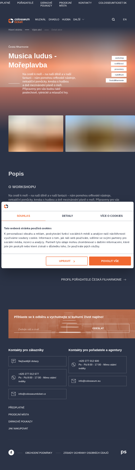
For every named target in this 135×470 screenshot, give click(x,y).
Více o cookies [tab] (111, 215)
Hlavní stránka (15, 30)
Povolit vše (110, 261)
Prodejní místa (65, 4)
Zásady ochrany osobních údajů (85, 452)
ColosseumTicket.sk (113, 2)
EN (125, 19)
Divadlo (54, 19)
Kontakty (85, 2)
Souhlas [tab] (23, 215)
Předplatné (16, 407)
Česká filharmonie (18, 46)
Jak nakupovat (18, 428)
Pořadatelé (25, 2)
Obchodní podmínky (38, 452)
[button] (113, 19)
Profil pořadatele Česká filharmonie (91, 279)
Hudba (66, 19)
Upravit (64, 261)
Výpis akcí (37, 30)
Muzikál (40, 19)
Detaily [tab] (67, 215)
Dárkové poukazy (46, 4)
